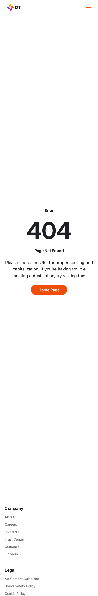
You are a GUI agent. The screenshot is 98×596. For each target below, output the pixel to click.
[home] (13, 7)
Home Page (49, 289)
